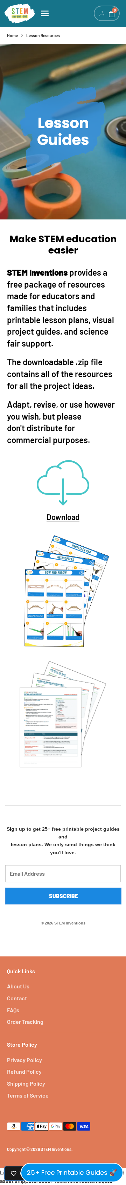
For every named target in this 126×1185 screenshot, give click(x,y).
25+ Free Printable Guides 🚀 (72, 1172)
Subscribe (63, 896)
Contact (17, 998)
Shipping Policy (26, 1083)
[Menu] (65, 13)
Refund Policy (24, 1071)
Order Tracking (25, 1021)
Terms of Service (28, 1095)
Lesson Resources (43, 35)
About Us (18, 986)
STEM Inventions (56, 1149)
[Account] (102, 13)
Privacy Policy (24, 1059)
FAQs (13, 1010)
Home (12, 35)
